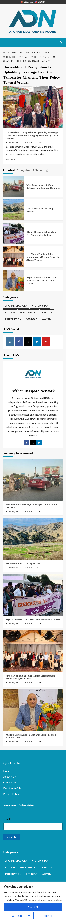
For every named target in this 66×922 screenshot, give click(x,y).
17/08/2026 (26, 624)
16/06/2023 (26, 142)
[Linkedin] (37, 341)
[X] (28, 341)
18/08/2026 (26, 567)
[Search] (61, 42)
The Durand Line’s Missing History (23, 563)
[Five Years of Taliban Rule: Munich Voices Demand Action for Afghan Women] (13, 256)
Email (7, 818)
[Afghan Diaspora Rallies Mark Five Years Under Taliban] (13, 232)
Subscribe (11, 837)
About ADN (9, 776)
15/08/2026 (26, 741)
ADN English (13, 142)
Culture (10, 312)
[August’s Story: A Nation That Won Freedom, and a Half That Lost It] (13, 279)
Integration (13, 319)
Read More (10, 159)
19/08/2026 (26, 512)
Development (28, 312)
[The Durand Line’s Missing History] (13, 209)
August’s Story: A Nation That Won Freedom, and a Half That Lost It (41, 280)
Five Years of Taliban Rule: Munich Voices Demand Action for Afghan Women (43, 257)
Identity (47, 312)
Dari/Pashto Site (12, 788)
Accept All (33, 907)
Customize (17, 915)
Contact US (9, 782)
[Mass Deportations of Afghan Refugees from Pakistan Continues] (13, 185)
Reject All (47, 915)
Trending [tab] (41, 170)
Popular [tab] (24, 170)
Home (6, 770)
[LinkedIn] (39, 442)
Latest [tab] (10, 170)
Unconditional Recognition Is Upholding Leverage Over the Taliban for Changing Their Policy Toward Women (33, 135)
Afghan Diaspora (16, 305)
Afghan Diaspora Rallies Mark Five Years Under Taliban (33, 620)
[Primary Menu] (6, 42)
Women (46, 319)
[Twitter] (33, 442)
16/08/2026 (26, 683)
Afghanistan (40, 305)
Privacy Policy (11, 793)
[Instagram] (10, 341)
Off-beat (31, 319)
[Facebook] (19, 341)
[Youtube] (46, 341)
